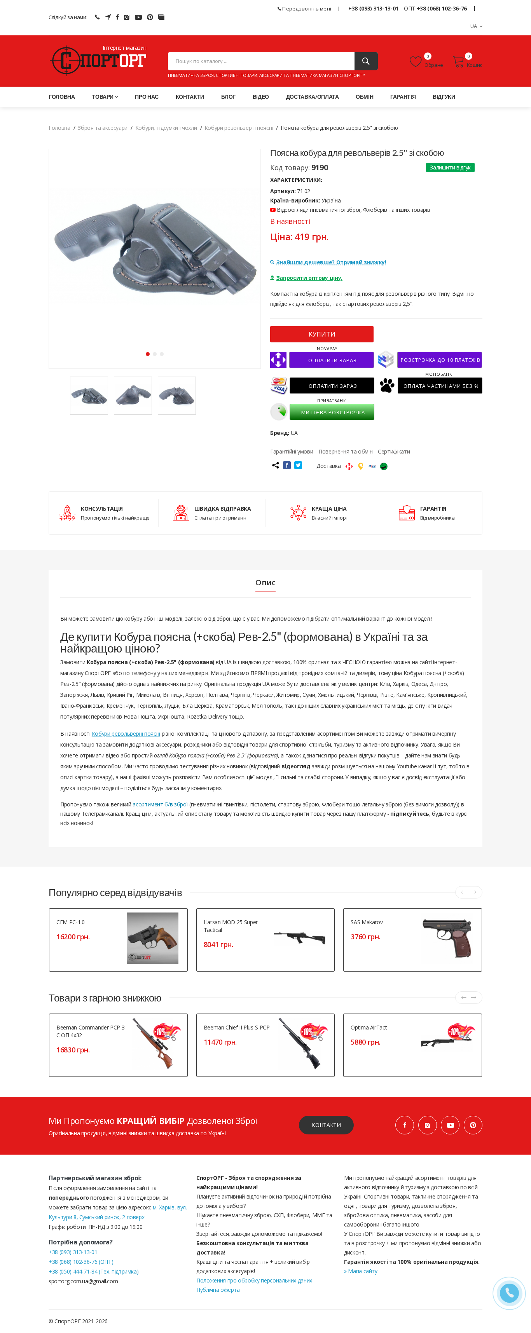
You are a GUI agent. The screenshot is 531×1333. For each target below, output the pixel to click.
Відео (261, 96)
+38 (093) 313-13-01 (373, 8)
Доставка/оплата (312, 96)
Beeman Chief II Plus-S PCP (237, 1027)
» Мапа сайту (360, 1271)
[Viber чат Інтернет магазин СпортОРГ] (97, 17)
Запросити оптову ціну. (309, 277)
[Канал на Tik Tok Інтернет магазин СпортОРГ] (161, 17)
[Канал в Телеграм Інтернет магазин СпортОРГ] (108, 17)
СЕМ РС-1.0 (70, 922)
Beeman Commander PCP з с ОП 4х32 (90, 1031)
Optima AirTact (369, 1027)
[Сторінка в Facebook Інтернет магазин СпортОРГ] (117, 17)
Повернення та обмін (345, 451)
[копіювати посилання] (275, 465)
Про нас (147, 96)
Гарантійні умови (291, 451)
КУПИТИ (322, 334)
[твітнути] (298, 465)
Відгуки (444, 96)
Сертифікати (394, 451)
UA (473, 26)
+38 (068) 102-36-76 (442, 8)
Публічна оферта (218, 1289)
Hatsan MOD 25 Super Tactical (231, 925)
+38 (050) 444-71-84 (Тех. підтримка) (93, 1271)
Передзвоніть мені (306, 8)
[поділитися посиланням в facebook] (287, 465)
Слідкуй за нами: (68, 17)
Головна (62, 96)
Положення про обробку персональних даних (254, 1280)
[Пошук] (366, 61)
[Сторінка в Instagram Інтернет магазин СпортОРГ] (126, 17)
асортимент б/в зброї (160, 804)
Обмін (364, 96)
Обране (433, 64)
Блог (228, 96)
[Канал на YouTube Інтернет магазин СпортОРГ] (138, 17)
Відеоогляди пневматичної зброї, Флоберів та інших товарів (353, 209)
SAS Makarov (367, 922)
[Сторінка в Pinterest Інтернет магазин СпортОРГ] (150, 17)
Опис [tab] (265, 583)
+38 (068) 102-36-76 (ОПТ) (81, 1261)
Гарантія (403, 96)
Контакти (190, 96)
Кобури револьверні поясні (126, 733)
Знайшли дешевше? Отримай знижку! (331, 262)
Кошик (474, 64)
